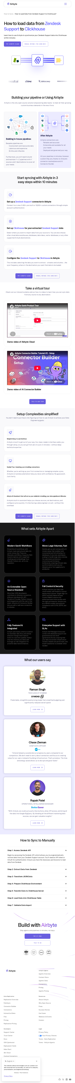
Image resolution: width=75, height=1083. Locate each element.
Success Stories (44, 1010)
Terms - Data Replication (47, 1039)
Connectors (43, 984)
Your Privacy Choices (49, 1035)
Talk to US (37, 943)
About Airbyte (43, 999)
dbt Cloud (7, 1053)
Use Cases (42, 1013)
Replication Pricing (10, 1023)
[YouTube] (70, 1079)
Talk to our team (37, 401)
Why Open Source (45, 1003)
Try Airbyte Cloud (12, 44)
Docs (5, 1039)
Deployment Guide (10, 1046)
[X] (63, 1079)
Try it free (37, 936)
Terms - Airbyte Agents (47, 1042)
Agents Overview (45, 974)
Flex (5, 1017)
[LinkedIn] (66, 1079)
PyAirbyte (7, 1003)
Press (40, 1006)
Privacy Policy (43, 1032)
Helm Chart (7, 1049)
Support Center (9, 1032)
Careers (41, 1020)
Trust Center (8, 1035)
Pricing (41, 987)
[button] (65, 4)
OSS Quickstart (9, 1042)
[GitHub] (59, 1079)
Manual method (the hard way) (35, 44)
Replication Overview (11, 999)
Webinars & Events (45, 1017)
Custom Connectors (10, 1056)
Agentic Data (43, 980)
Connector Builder (10, 1006)
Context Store (44, 977)
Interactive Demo (9, 1013)
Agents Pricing (44, 991)
